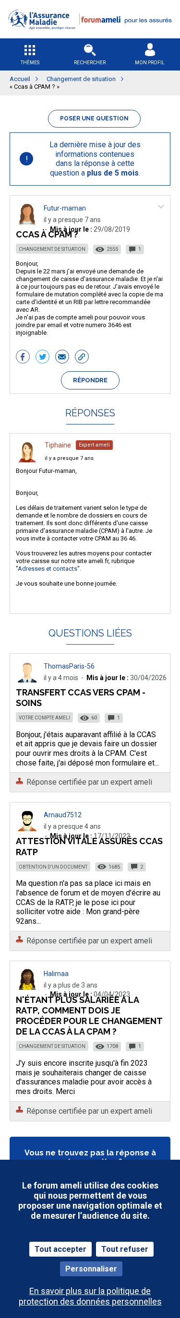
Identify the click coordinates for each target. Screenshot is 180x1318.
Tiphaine (58, 445)
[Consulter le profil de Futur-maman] (27, 221)
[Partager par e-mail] (62, 358)
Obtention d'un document (53, 867)
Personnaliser (91, 1268)
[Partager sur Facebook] (23, 358)
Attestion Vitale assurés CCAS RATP (89, 846)
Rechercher (90, 62)
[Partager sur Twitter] (42, 358)
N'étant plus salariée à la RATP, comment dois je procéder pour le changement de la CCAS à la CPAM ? (89, 1015)
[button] (90, 35)
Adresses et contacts (47, 568)
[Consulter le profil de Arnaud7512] (27, 828)
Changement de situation (52, 249)
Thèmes (30, 62)
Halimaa (56, 973)
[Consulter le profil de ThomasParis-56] (27, 679)
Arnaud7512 (63, 815)
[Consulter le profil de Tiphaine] (27, 459)
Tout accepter (60, 1249)
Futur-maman (65, 208)
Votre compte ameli (44, 717)
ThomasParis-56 (69, 666)
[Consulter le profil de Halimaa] (27, 987)
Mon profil (150, 62)
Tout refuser (124, 1249)
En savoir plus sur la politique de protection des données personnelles (90, 1296)
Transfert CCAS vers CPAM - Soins (80, 697)
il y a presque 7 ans (69, 458)
